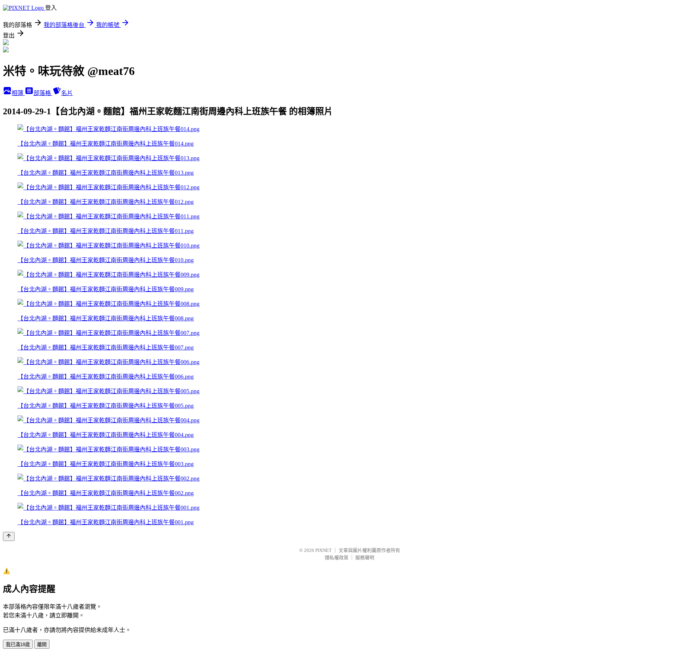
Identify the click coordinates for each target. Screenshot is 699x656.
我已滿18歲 (18, 644)
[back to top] (9, 536)
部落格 (42, 93)
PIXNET (323, 550)
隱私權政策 (336, 557)
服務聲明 (364, 557)
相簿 (18, 93)
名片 (67, 93)
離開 (42, 644)
